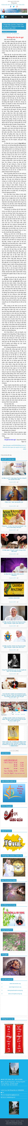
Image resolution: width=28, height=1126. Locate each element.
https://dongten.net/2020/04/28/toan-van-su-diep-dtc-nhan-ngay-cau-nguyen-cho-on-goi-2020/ (14, 447)
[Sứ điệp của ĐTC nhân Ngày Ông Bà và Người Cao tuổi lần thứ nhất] (14, 463)
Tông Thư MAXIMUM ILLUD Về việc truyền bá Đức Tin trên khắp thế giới (14, 670)
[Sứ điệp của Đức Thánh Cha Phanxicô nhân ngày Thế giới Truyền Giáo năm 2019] (14, 606)
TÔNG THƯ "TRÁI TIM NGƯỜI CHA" (14, 502)
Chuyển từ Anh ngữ (10, 439)
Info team (20, 1124)
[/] (2, 16)
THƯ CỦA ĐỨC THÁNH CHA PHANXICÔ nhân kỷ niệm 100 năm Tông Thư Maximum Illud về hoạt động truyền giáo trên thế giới (14, 695)
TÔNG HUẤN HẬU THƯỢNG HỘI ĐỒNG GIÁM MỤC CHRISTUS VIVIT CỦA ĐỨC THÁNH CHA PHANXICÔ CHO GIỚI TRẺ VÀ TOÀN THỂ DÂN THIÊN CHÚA (14, 743)
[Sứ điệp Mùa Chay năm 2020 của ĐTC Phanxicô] (14, 558)
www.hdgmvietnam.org (15, 987)
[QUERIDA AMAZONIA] (14, 582)
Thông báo (12, 1121)
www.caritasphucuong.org (15, 993)
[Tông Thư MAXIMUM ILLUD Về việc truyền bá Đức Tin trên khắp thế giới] (14, 654)
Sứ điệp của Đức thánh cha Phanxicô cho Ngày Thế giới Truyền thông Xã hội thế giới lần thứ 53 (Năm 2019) (14, 719)
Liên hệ (22, 1121)
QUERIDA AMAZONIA (14, 598)
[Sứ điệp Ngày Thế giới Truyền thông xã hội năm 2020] (14, 535)
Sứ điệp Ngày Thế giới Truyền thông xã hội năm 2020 (14, 550)
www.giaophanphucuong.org (15, 990)
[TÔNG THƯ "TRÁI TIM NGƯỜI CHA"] (14, 487)
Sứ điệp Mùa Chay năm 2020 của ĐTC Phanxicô (14, 574)
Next (17, 750)
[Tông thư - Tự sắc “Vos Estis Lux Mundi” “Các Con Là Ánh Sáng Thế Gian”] (14, 511)
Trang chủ (7, 1121)
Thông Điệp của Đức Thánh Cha (9, 31)
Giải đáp (18, 1121)
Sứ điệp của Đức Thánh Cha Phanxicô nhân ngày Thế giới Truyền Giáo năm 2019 (14, 622)
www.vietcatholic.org (15, 983)
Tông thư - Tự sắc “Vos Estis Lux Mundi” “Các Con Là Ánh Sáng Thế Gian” (14, 526)
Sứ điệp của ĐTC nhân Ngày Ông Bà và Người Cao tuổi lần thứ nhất (14, 478)
